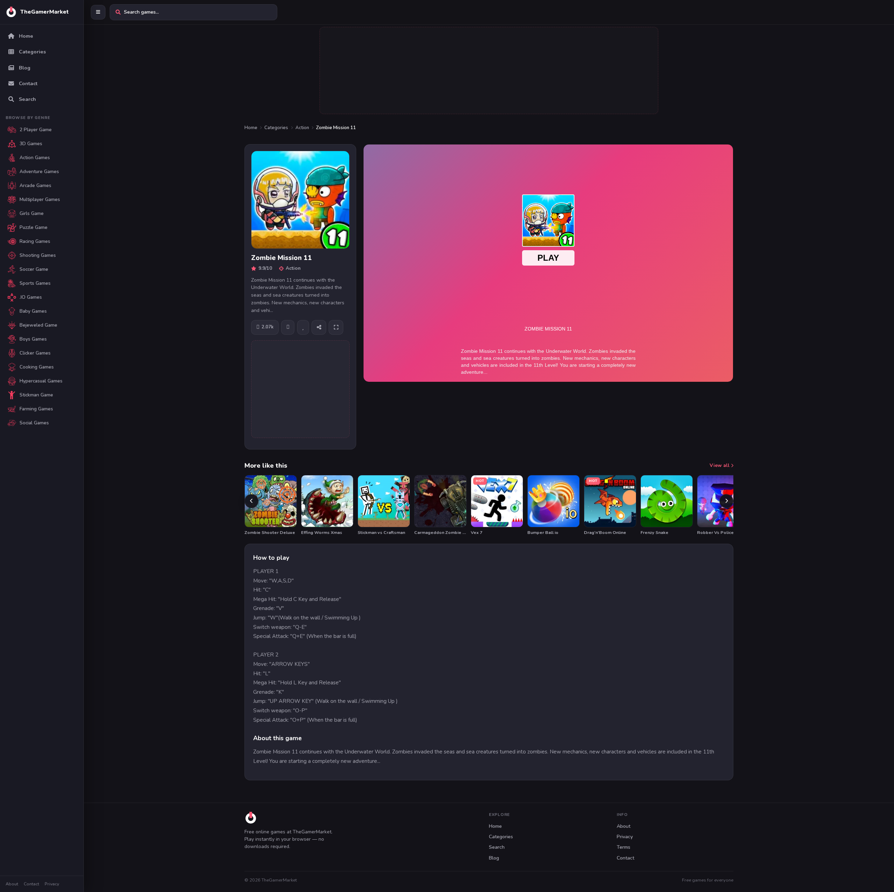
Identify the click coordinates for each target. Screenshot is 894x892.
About (12, 884)
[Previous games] (251, 501)
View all (720, 465)
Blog (494, 858)
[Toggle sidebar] (98, 12)
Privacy (52, 884)
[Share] (319, 327)
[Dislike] (287, 327)
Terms (623, 847)
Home (250, 128)
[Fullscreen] (336, 327)
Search (497, 847)
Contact (31, 884)
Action (302, 128)
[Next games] (726, 501)
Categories (276, 128)
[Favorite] (303, 327)
